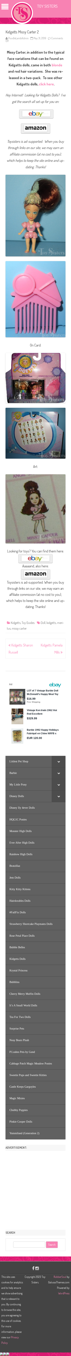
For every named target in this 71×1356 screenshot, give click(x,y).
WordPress (63, 1293)
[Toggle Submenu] (58, 761)
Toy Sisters (47, 6)
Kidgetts (16, 623)
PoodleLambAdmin (18, 38)
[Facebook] (33, 1268)
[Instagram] (37, 1268)
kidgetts (51, 623)
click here (46, 84)
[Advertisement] (35, 1189)
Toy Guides (28, 623)
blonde (57, 65)
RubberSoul (60, 1276)
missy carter (19, 628)
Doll (43, 623)
